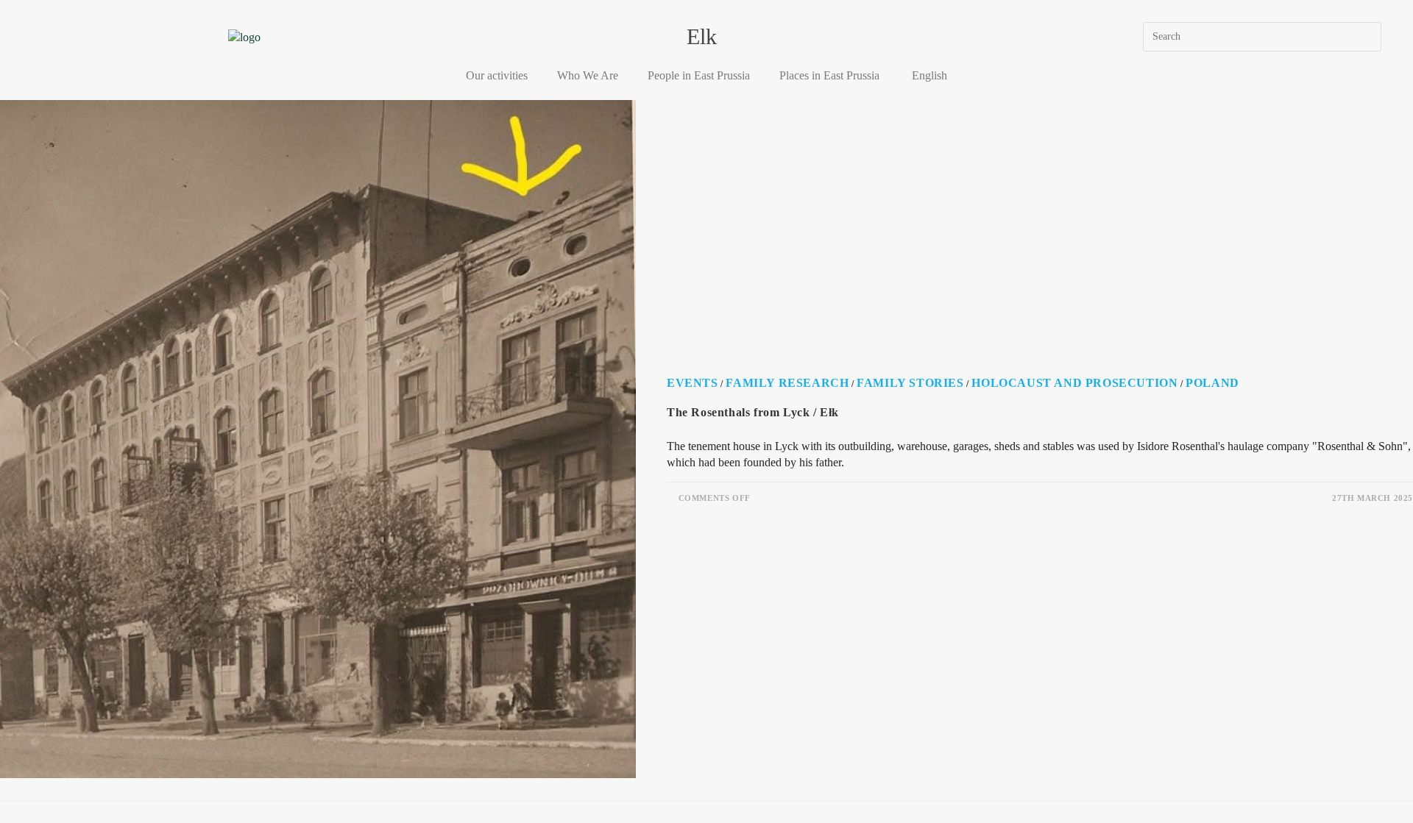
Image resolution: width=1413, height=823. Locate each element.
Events (692, 383)
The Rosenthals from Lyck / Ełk (753, 412)
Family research (787, 383)
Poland (1212, 383)
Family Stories (910, 383)
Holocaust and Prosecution (1074, 383)
